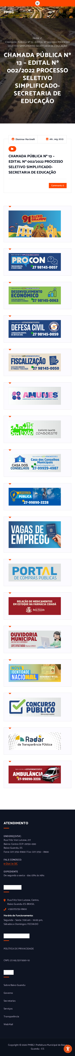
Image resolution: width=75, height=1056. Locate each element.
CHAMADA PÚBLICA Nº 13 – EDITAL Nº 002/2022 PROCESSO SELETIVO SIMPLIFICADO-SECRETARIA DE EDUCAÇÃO (37, 44)
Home (36, 38)
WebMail (8, 1025)
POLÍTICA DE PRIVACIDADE (19, 949)
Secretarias (10, 1001)
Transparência (11, 1017)
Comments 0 (57, 185)
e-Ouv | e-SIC (11, 864)
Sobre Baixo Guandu (14, 985)
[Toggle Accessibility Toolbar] (67, 1048)
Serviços (8, 1009)
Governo (8, 993)
